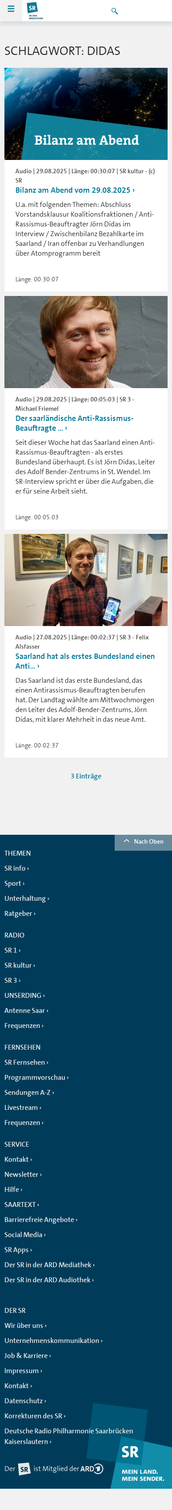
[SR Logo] (35, 10)
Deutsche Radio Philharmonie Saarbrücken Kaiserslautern (68, 1436)
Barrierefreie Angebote (39, 1219)
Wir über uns (23, 1325)
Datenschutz (23, 1401)
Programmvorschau (34, 1077)
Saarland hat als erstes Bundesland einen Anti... (85, 661)
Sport (12, 883)
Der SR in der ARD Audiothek (47, 1280)
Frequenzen (22, 1025)
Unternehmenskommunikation (51, 1340)
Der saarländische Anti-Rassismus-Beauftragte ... (74, 423)
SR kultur (18, 965)
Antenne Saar (24, 1010)
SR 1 (10, 950)
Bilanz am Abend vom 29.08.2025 (73, 190)
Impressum (21, 1370)
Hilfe (11, 1189)
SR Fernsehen (24, 1062)
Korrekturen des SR (33, 1416)
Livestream (21, 1107)
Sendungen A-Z (27, 1092)
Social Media (23, 1234)
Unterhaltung (25, 898)
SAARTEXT (20, 1204)
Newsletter (21, 1174)
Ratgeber (18, 913)
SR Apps (16, 1249)
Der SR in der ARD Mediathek (47, 1265)
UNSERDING (22, 995)
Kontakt (16, 1159)
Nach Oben (149, 841)
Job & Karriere (26, 1355)
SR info (15, 868)
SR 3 (10, 980)
